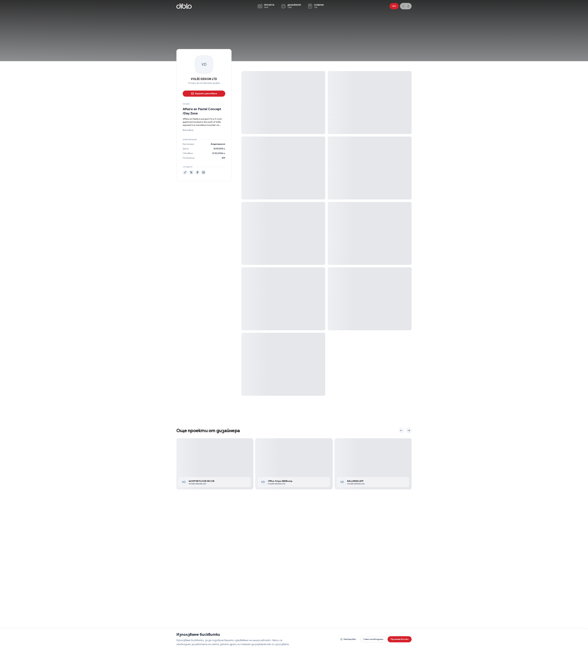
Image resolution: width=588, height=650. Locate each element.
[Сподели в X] (191, 172)
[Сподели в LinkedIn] (203, 172)
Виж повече (188, 130)
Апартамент (218, 144)
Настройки (350, 639)
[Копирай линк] (185, 172)
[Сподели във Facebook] (197, 172)
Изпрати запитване (206, 93)
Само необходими (373, 639)
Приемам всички (400, 639)
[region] (294, 463)
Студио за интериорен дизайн (204, 82)
